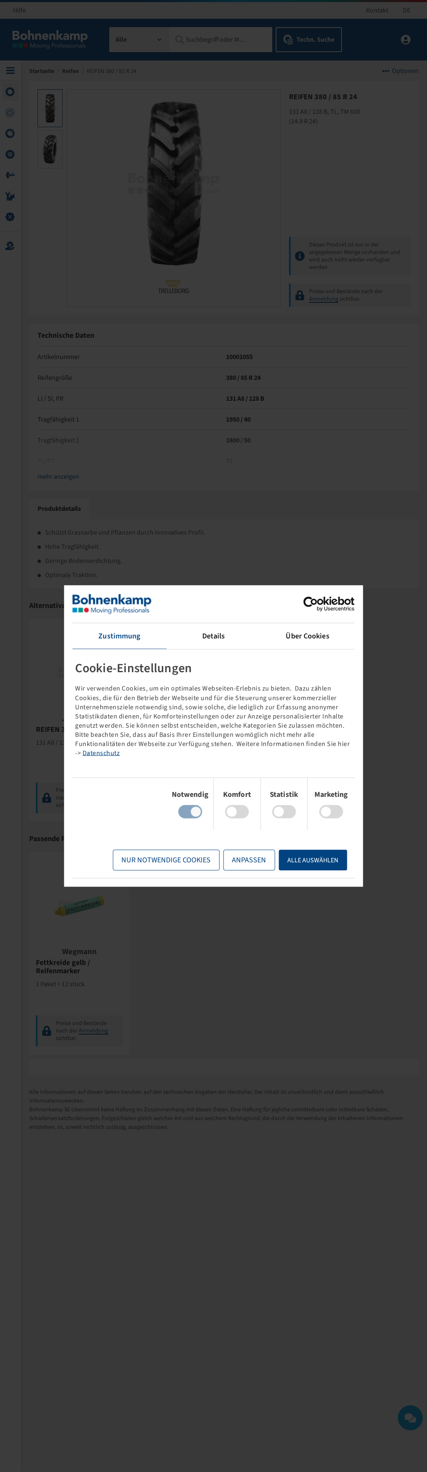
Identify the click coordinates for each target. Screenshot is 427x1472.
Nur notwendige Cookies (166, 860)
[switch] (237, 812)
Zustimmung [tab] (119, 636)
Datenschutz (101, 752)
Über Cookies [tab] (307, 636)
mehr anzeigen (58, 476)
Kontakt (377, 10)
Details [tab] (213, 636)
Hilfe (19, 10)
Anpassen (249, 860)
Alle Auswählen (312, 860)
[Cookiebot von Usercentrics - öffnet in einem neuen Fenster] (317, 604)
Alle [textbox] (121, 39)
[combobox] (139, 39)
